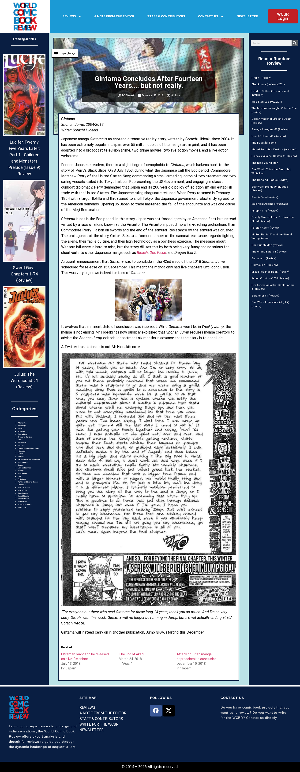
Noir (19, 476)
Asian (20, 428)
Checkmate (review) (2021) (268, 84)
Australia (21, 431)
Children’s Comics (25, 437)
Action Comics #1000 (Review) (270, 278)
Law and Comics (24, 468)
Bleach (142, 252)
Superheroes (23, 493)
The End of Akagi (131, 654)
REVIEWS (69, 16)
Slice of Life (22, 490)
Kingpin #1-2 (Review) (264, 210)
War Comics (22, 502)
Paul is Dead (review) (264, 197)
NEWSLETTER (247, 16)
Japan (20, 465)
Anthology (22, 426)
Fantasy (21, 445)
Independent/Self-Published (29, 459)
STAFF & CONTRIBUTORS (166, 16)
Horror (20, 454)
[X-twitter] (169, 710)
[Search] (295, 43)
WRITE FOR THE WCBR (98, 724)
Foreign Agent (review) (265, 227)
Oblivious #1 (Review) (264, 265)
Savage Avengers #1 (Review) (270, 129)
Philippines (22, 479)
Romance (22, 485)
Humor (20, 457)
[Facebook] (156, 710)
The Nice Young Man (264, 162)
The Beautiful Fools (263, 142)
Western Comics (25, 504)
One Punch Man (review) (267, 245)
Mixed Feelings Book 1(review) (270, 271)
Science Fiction (24, 487)
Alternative (22, 423)
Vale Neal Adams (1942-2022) (269, 203)
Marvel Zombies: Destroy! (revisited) (273, 149)
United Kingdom (24, 496)
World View (22, 507)
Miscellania (22, 473)
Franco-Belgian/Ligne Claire (28, 448)
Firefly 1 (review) (261, 77)
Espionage (22, 443)
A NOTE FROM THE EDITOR (114, 16)
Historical (21, 451)
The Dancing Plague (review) (269, 180)
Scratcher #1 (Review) (265, 295)
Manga (20, 471)
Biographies (22, 434)
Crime (20, 440)
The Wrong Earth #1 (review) (269, 251)
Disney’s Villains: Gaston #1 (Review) (274, 156)
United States (23, 499)
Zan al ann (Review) (263, 258)
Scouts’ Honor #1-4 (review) (268, 136)
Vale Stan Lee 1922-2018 (266, 101)
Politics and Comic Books (28, 482)
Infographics (23, 462)
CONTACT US (208, 16)
